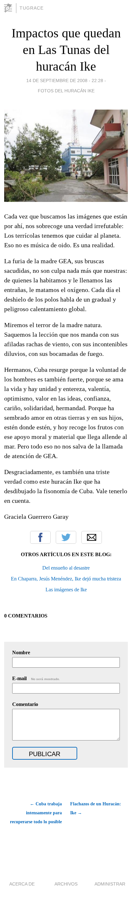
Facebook (40, 537)
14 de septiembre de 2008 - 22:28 (64, 80)
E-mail (36, 678)
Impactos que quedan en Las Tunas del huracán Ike (66, 49)
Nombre (21, 652)
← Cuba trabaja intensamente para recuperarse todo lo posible (36, 813)
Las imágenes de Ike (66, 589)
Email (91, 537)
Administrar (110, 883)
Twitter (66, 537)
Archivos (66, 883)
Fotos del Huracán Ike (66, 90)
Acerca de (22, 883)
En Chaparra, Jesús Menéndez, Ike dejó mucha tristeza (66, 578)
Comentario (25, 704)
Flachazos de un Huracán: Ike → (95, 808)
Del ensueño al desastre (66, 568)
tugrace (32, 8)
